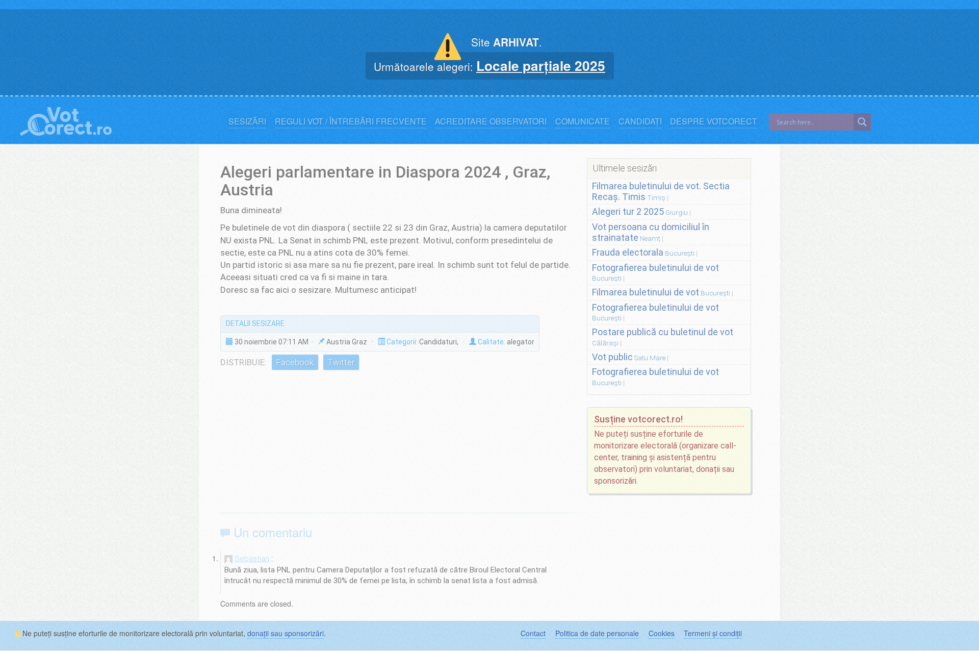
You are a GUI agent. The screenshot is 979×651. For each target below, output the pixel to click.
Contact (533, 633)
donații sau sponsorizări (285, 633)
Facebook (295, 362)
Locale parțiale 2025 (540, 65)
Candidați (640, 121)
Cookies (662, 633)
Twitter (340, 362)
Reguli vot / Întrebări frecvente (351, 121)
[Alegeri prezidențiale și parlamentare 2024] (66, 119)
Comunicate (582, 121)
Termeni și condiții (713, 633)
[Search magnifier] (862, 122)
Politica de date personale (597, 633)
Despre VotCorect (713, 121)
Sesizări (247, 121)
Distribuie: (243, 362)
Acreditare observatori (491, 121)
